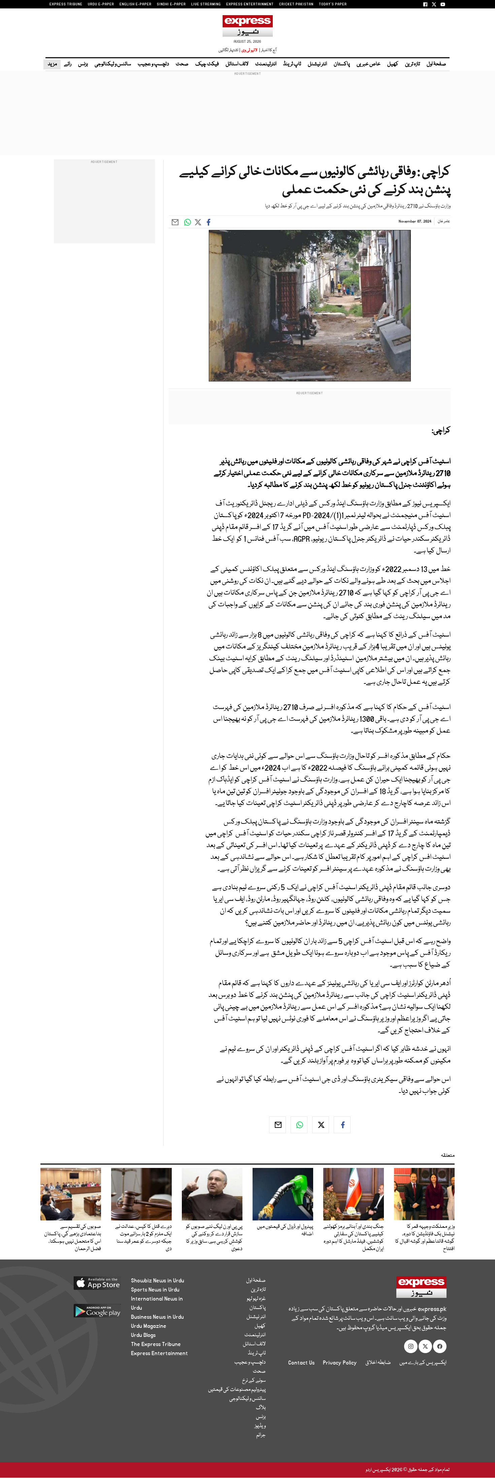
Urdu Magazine (148, 1326)
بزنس (83, 64)
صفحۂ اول (436, 64)
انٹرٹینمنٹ (265, 64)
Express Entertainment (159, 1353)
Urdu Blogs (143, 1335)
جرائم (261, 1435)
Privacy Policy (340, 1363)
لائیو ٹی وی (249, 50)
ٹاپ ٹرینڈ (292, 64)
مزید (52, 64)
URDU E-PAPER (101, 4)
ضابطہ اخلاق (378, 1363)
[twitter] (320, 1124)
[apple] (84, 1285)
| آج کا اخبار (267, 50)
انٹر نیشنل (317, 64)
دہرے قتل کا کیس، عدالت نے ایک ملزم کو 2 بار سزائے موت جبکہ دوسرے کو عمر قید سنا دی (143, 1238)
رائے (67, 64)
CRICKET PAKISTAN (296, 4)
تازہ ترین (412, 64)
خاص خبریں (369, 64)
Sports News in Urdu (155, 1290)
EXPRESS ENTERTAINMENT (250, 4)
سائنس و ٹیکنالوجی (113, 64)
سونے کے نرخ (254, 1381)
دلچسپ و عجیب (153, 64)
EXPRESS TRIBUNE (66, 4)
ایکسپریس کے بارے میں (423, 1363)
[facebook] (342, 1124)
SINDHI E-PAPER (171, 4)
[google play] (84, 1313)
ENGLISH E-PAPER (136, 4)
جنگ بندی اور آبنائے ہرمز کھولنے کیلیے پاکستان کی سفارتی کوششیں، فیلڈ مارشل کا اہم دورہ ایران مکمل (353, 1238)
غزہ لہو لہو (256, 1299)
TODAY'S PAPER (333, 4)
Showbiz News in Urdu (157, 1281)
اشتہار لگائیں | (230, 50)
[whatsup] (299, 1124)
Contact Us (301, 1363)
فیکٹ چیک (207, 64)
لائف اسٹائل (237, 64)
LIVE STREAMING (206, 4)
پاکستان (342, 64)
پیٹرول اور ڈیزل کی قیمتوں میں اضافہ (285, 1230)
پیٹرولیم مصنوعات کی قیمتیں (237, 1390)
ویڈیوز (260, 1426)
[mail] (277, 1124)
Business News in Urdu (157, 1317)
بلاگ (261, 1408)
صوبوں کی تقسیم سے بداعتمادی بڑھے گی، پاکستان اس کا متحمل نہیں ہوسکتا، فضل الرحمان (72, 1238)
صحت (182, 64)
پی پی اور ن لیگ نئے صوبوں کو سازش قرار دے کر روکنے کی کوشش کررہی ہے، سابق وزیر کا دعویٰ (214, 1238)
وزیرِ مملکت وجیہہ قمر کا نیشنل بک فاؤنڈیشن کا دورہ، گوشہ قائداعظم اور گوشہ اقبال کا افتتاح (425, 1238)
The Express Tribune (156, 1344)
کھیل (392, 64)
